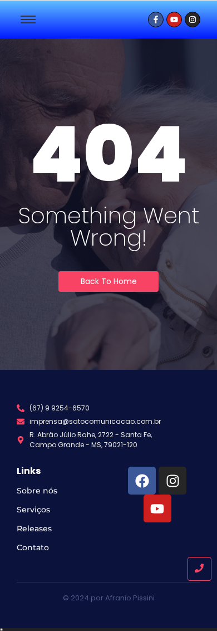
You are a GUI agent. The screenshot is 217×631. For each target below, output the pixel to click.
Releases (34, 529)
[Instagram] (172, 481)
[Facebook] (142, 481)
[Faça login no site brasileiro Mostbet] (108, 629)
